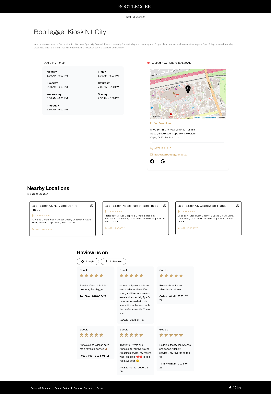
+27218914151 (163, 148)
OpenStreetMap (210, 117)
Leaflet (198, 117)
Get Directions (162, 123)
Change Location (38, 194)
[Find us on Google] (166, 161)
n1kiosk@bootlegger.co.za (170, 154)
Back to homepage (135, 17)
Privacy (100, 388)
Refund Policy (62, 388)
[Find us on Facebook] (155, 161)
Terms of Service (83, 388)
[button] (188, 89)
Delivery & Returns (40, 388)
